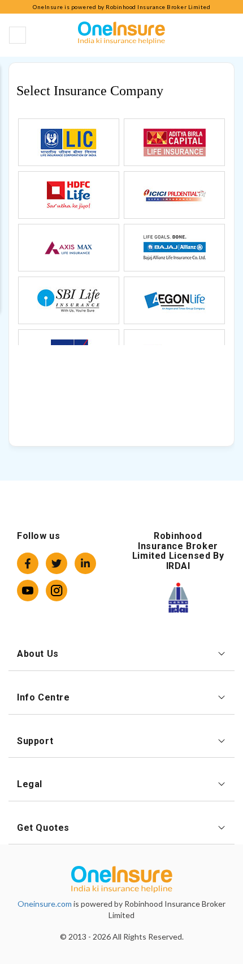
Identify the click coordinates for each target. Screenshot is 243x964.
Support (35, 741)
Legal (29, 784)
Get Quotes (43, 827)
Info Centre (43, 697)
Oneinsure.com (45, 903)
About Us (38, 653)
